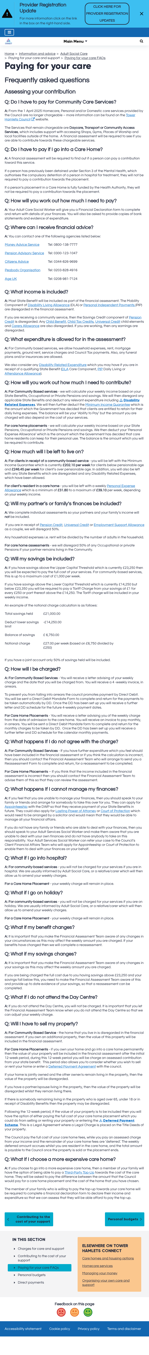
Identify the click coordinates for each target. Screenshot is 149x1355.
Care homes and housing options (108, 1258)
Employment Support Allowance (119, 525)
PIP (100, 369)
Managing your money (99, 1273)
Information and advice (37, 54)
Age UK (11, 279)
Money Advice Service (22, 244)
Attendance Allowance (23, 373)
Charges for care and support (41, 1249)
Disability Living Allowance (49, 305)
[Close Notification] (142, 14)
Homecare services (97, 1266)
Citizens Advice (17, 261)
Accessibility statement (23, 1329)
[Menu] (9, 32)
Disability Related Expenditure (63, 365)
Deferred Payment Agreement (72, 1066)
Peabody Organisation (22, 270)
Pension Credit (51, 525)
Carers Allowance (25, 326)
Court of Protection (115, 811)
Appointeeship (16, 807)
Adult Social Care (73, 54)
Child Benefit (56, 322)
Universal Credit (107, 322)
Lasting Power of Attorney (75, 811)
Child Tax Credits (81, 322)
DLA (65, 369)
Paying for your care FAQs (85, 58)
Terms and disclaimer (124, 1329)
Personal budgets (123, 1219)
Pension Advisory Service (24, 253)
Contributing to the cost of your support (33, 1219)
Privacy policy (89, 1329)
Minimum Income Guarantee (107, 404)
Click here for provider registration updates (107, 13)
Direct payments (31, 1282)
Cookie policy (59, 1329)
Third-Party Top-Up (79, 1172)
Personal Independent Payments (109, 305)
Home (9, 54)
